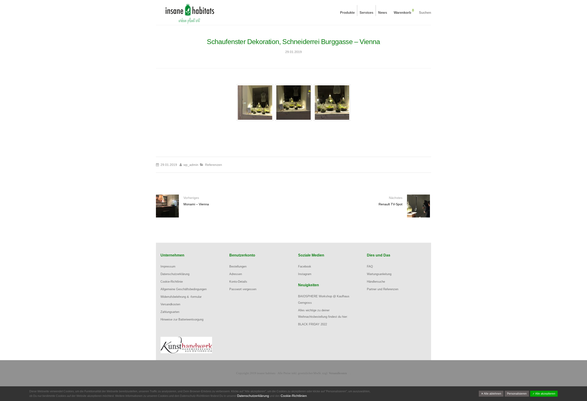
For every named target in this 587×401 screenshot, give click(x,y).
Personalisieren (517, 393)
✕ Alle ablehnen (491, 393)
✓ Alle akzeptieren (543, 393)
